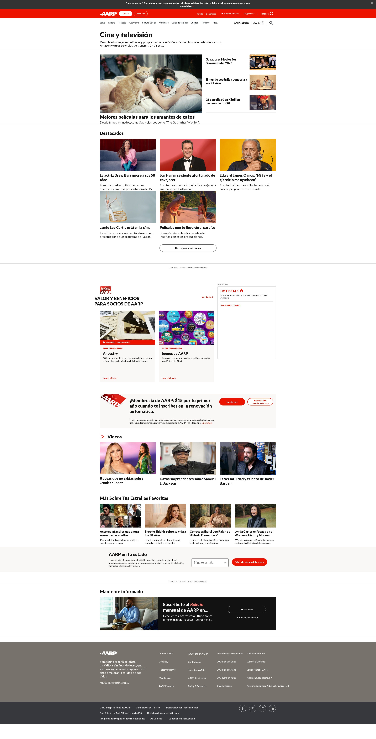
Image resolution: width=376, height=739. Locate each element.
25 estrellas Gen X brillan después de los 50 (223, 101)
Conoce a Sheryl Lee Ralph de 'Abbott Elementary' (210, 533)
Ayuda (200, 13)
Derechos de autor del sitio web (163, 713)
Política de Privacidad (247, 617)
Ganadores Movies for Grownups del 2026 (221, 61)
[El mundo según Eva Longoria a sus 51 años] (263, 82)
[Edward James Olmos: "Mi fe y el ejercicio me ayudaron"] (248, 155)
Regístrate (249, 13)
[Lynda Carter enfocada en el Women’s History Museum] (255, 516)
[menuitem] (102, 24)
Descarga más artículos (188, 248)
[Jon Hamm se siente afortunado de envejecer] (188, 155)
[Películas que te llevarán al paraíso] (188, 207)
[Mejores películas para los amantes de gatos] (151, 83)
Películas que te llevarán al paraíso (187, 227)
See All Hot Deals (229, 305)
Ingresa (265, 13)
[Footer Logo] (123, 653)
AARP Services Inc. (197, 678)
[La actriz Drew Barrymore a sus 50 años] (128, 155)
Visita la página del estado (249, 562)
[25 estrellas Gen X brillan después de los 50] (263, 102)
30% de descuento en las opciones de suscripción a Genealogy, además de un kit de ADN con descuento (127, 359)
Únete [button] (126, 13)
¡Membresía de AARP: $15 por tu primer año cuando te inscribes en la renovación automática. (171, 406)
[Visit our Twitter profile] (252, 708)
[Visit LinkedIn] (272, 708)
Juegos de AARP (175, 353)
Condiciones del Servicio (148, 707)
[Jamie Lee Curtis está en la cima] (128, 207)
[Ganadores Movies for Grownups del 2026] (263, 62)
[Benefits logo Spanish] (107, 293)
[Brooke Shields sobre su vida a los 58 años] (165, 516)
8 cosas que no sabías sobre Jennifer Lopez (121, 480)
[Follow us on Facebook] (243, 708)
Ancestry (110, 353)
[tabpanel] (255, 22)
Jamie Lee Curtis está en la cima (125, 227)
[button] (271, 23)
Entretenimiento (113, 348)
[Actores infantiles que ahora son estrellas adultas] (120, 516)
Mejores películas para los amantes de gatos (147, 117)
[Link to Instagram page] (262, 708)
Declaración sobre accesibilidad (182, 707)
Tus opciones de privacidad (181, 718)
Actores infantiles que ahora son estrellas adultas (119, 533)
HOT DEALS (229, 291)
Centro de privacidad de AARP (115, 707)
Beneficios (211, 13)
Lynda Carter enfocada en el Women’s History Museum (254, 533)
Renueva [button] (141, 13)
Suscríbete (247, 609)
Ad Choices (156, 718)
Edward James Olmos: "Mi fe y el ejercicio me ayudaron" (246, 177)
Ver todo (207, 296)
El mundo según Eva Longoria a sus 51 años (226, 81)
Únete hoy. (207, 422)
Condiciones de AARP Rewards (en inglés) (121, 713)
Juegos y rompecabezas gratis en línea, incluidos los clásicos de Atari (186, 359)
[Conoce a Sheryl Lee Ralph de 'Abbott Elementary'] (210, 516)
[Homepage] (109, 13)
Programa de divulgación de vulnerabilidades (122, 718)
